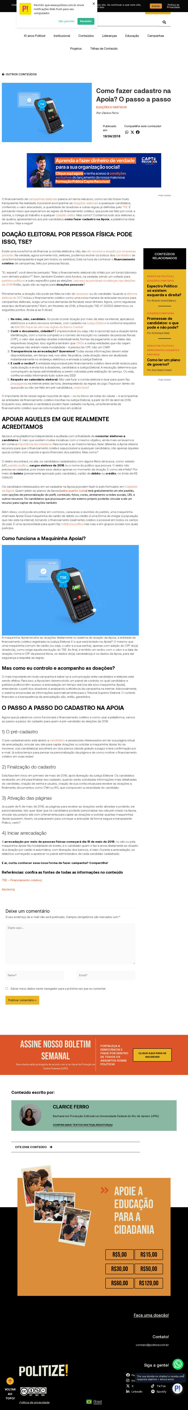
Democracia (155, 350)
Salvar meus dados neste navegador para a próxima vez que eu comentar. (58, 988)
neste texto (81, 387)
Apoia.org (8, 889)
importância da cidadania (34, 444)
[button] (61, 35)
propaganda (19, 383)
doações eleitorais (85, 203)
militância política (72, 524)
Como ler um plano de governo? (163, 362)
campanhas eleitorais (43, 199)
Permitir (86, 21)
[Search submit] (164, 22)
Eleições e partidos (111, 107)
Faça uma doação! (151, 1315)
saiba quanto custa (73, 490)
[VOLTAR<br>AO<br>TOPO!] (10, 1381)
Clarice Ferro (110, 112)
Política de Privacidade (173, 6)
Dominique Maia (160, 333)
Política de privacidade (34, 1402)
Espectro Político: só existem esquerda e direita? (164, 290)
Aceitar (156, 6)
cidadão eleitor (65, 215)
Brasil (97, 1401)
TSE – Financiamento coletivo (21, 880)
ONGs (80, 343)
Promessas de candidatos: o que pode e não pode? (163, 322)
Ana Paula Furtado (162, 370)
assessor (82, 293)
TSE (125, 207)
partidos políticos (13, 280)
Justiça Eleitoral (96, 323)
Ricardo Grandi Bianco (164, 300)
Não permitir (66, 21)
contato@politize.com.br (152, 1344)
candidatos (123, 255)
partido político (18, 465)
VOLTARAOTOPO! (10, 1393)
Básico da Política (160, 276)
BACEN (19, 327)
